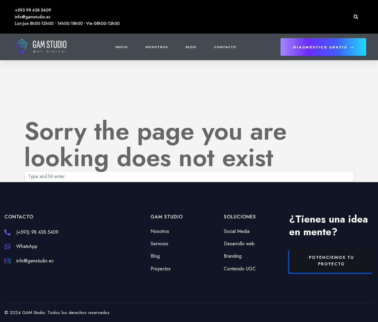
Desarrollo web (239, 243)
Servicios (159, 243)
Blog (191, 47)
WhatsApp (27, 246)
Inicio (121, 47)
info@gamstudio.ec (35, 260)
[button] (355, 16)
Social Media (237, 231)
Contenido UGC (240, 268)
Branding (233, 256)
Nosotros (157, 47)
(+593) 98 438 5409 (37, 232)
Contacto (225, 47)
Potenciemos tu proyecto (331, 260)
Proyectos (161, 268)
